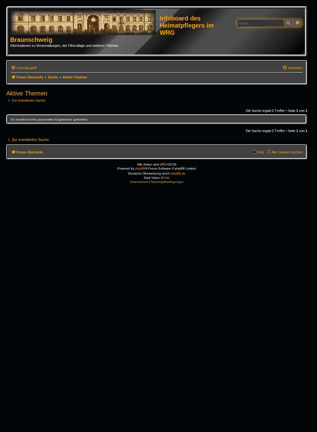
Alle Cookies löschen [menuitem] (287, 152)
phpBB (140, 168)
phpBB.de (178, 173)
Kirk (166, 177)
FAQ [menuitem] (261, 152)
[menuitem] (292, 68)
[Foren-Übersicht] (85, 23)
